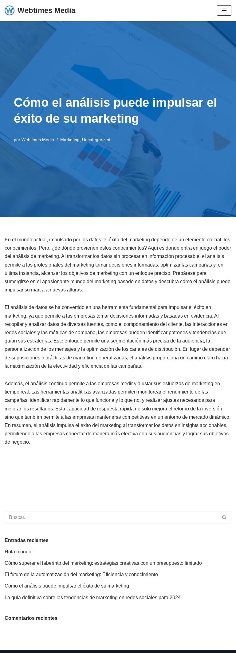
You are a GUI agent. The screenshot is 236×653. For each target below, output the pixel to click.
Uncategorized (96, 139)
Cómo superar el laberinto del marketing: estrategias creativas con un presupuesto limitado (103, 563)
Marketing (70, 139)
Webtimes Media (38, 139)
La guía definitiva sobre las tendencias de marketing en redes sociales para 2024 (93, 597)
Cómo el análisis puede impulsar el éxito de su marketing (67, 585)
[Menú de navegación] (224, 10)
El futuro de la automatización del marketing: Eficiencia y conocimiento (81, 574)
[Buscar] (224, 517)
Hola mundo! (19, 551)
